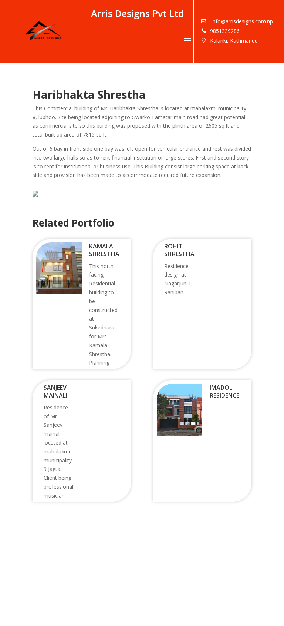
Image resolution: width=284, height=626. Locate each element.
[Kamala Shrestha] (59, 292)
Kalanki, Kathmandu (234, 40)
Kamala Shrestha (104, 250)
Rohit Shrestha (179, 250)
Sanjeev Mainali (55, 391)
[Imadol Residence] (179, 433)
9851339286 (225, 30)
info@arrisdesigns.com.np (241, 21)
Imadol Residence (224, 391)
